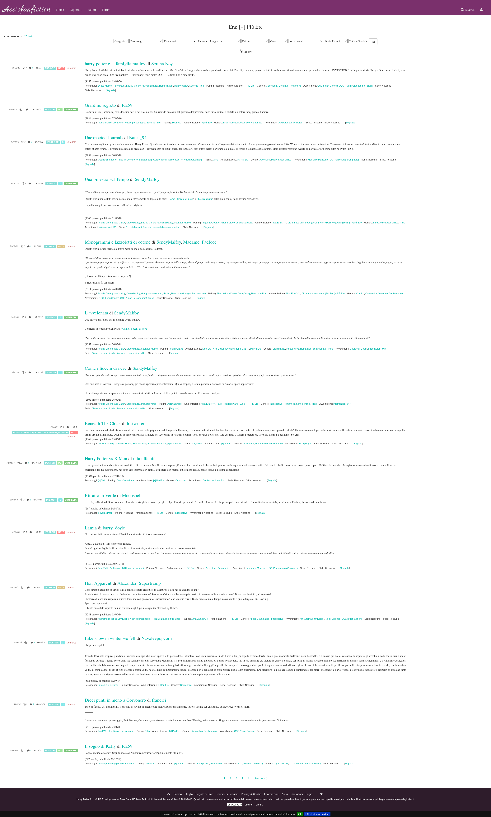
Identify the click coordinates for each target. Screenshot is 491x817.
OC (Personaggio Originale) (344, 159)
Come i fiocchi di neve (181, 199)
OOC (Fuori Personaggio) (352, 85)
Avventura (265, 159)
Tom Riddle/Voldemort (109, 568)
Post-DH (50, 109)
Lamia (91, 528)
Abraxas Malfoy (106, 443)
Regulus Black (159, 619)
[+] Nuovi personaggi (191, 159)
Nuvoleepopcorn (156, 638)
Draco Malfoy (105, 85)
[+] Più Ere (249, 85)
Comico (360, 293)
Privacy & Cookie (251, 794)
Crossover (180, 480)
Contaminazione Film (214, 480)
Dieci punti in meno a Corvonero (115, 700)
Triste (402, 222)
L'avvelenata (205, 199)
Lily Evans (118, 122)
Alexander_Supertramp (139, 583)
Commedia (272, 85)
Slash (370, 85)
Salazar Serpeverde (149, 159)
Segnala (110, 90)
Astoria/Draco (228, 222)
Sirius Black (174, 619)
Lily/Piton (197, 443)
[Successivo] (260, 778)
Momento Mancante (318, 159)
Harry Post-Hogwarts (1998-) (335, 222)
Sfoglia (189, 794)
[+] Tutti (101, 480)
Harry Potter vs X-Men (106, 458)
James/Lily (202, 619)
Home (60, 9)
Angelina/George (211, 222)
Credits (259, 804)
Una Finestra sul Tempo (107, 179)
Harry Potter (119, 85)
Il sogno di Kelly (100, 746)
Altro (215, 159)
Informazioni (271, 794)
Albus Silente (105, 122)
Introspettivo (243, 122)
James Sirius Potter (108, 685)
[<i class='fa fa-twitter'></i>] (321, 794)
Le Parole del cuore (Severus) (305, 763)
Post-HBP (52, 432)
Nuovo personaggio (135, 122)
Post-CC (51, 183)
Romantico (295, 85)
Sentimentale (396, 293)
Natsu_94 (138, 137)
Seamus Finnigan (156, 443)
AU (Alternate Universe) (290, 122)
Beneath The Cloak (103, 423)
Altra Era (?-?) (279, 222)
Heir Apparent (98, 583)
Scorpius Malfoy (182, 222)
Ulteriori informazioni (317, 814)
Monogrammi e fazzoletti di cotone (118, 242)
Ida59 (127, 105)
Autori (92, 9)
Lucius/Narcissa (244, 222)
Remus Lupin (166, 85)
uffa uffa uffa (145, 458)
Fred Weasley (105, 731)
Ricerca (469, 9)
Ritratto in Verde (100, 495)
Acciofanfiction (26, 10)
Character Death (358, 348)
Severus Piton (196, 85)
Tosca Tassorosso (170, 159)
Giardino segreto (100, 105)
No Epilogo (305, 443)
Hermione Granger (181, 293)
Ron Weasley (181, 85)
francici (159, 700)
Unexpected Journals (104, 137)
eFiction (249, 804)
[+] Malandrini (174, 443)
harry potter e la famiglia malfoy (115, 63)
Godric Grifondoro (107, 159)
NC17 (61, 68)
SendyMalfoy (147, 179)
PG (59, 109)
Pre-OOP (50, 68)
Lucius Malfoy (133, 85)
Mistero (275, 159)
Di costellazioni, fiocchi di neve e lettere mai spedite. (153, 227)
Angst (253, 619)
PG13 (61, 246)
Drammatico (229, 122)
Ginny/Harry (244, 293)
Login (309, 794)
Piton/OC (177, 122)
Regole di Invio (204, 794)
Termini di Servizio (227, 794)
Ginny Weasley (149, 293)
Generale (283, 85)
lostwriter (136, 423)
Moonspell (132, 495)
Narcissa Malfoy (150, 85)
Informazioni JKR (108, 227)
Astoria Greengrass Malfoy (111, 222)
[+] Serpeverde (149, 404)
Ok (300, 814)
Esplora (75, 9)
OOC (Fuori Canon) (327, 85)
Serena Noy (162, 63)
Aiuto (285, 794)
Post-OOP (52, 142)
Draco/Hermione (125, 480)
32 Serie (28, 36)
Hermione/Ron (259, 293)
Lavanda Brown (123, 443)
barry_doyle (114, 528)
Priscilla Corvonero (128, 159)
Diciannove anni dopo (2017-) (303, 222)
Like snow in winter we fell (111, 638)
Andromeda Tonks (107, 619)
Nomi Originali (332, 619)
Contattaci (297, 794)
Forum (106, 9)
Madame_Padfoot (199, 242)
